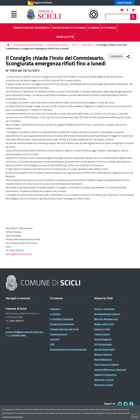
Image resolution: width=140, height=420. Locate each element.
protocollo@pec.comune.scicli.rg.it (25, 332)
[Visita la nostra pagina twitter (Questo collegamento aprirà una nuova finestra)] (133, 10)
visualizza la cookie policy (12, 416)
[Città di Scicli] (43, 283)
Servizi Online (124, 2)
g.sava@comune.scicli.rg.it (19, 254)
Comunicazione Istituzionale (28, 45)
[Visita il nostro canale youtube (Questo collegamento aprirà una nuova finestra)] (122, 10)
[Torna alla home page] (8, 45)
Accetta (135, 416)
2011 (75, 45)
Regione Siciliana (42, 2)
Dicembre (87, 45)
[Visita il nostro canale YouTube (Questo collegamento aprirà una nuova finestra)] (125, 404)
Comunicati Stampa (57, 45)
